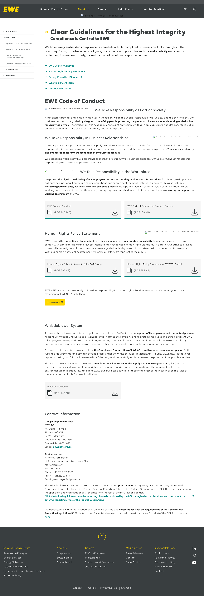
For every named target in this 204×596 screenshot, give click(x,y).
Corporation (64, 553)
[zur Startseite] (18, 9)
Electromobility (12, 575)
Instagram (194, 556)
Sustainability (65, 558)
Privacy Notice (108, 588)
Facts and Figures (164, 558)
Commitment (64, 562)
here (47, 517)
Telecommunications (15, 567)
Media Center (125, 9)
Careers (103, 9)
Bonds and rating (164, 562)
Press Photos (133, 562)
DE (185, 9)
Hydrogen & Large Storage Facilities (24, 571)
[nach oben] (102, 537)
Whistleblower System (62, 83)
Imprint (91, 588)
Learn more (53, 302)
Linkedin (194, 549)
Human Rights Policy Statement (67, 71)
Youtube (194, 563)
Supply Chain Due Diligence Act (67, 77)
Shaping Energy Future (54, 9)
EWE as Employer (95, 553)
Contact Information (60, 89)
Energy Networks (13, 562)
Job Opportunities (96, 567)
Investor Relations (154, 9)
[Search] (195, 9)
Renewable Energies (15, 553)
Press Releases (134, 553)
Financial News (163, 567)
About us (83, 9)
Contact (130, 558)
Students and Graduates (99, 562)
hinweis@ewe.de (62, 447)
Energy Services (12, 558)
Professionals (92, 558)
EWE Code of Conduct (61, 66)
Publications (161, 553)
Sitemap (126, 588)
